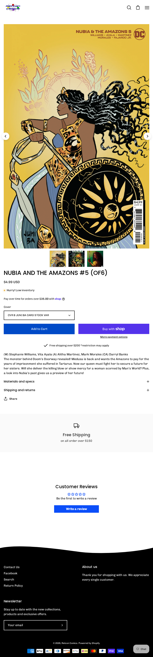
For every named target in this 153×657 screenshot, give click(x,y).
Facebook (10, 573)
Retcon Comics (69, 643)
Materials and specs (19, 381)
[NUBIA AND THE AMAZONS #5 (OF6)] (57, 258)
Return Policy (13, 585)
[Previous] (5, 136)
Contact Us (12, 567)
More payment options (113, 336)
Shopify (96, 643)
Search (9, 579)
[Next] (147, 136)
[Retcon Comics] (13, 7)
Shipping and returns (19, 390)
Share (13, 398)
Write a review (76, 509)
